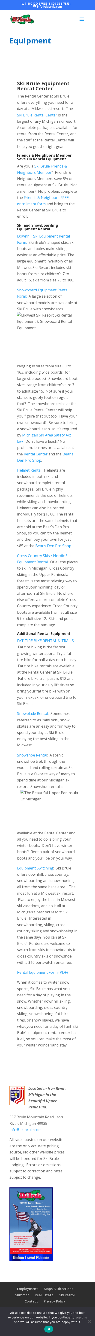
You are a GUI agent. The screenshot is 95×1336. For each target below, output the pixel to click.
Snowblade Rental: (33, 713)
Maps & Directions (58, 1289)
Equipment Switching (35, 868)
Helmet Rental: (30, 470)
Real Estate (44, 1295)
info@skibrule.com (25, 1129)
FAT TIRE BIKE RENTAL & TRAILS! (45, 640)
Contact (31, 1301)
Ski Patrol (67, 1295)
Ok (49, 1329)
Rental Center (36, 454)
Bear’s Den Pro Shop (53, 545)
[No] (89, 1321)
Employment (27, 1289)
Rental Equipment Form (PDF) (42, 972)
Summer (22, 1295)
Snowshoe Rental (32, 755)
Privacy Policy (54, 1301)
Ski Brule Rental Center (37, 115)
